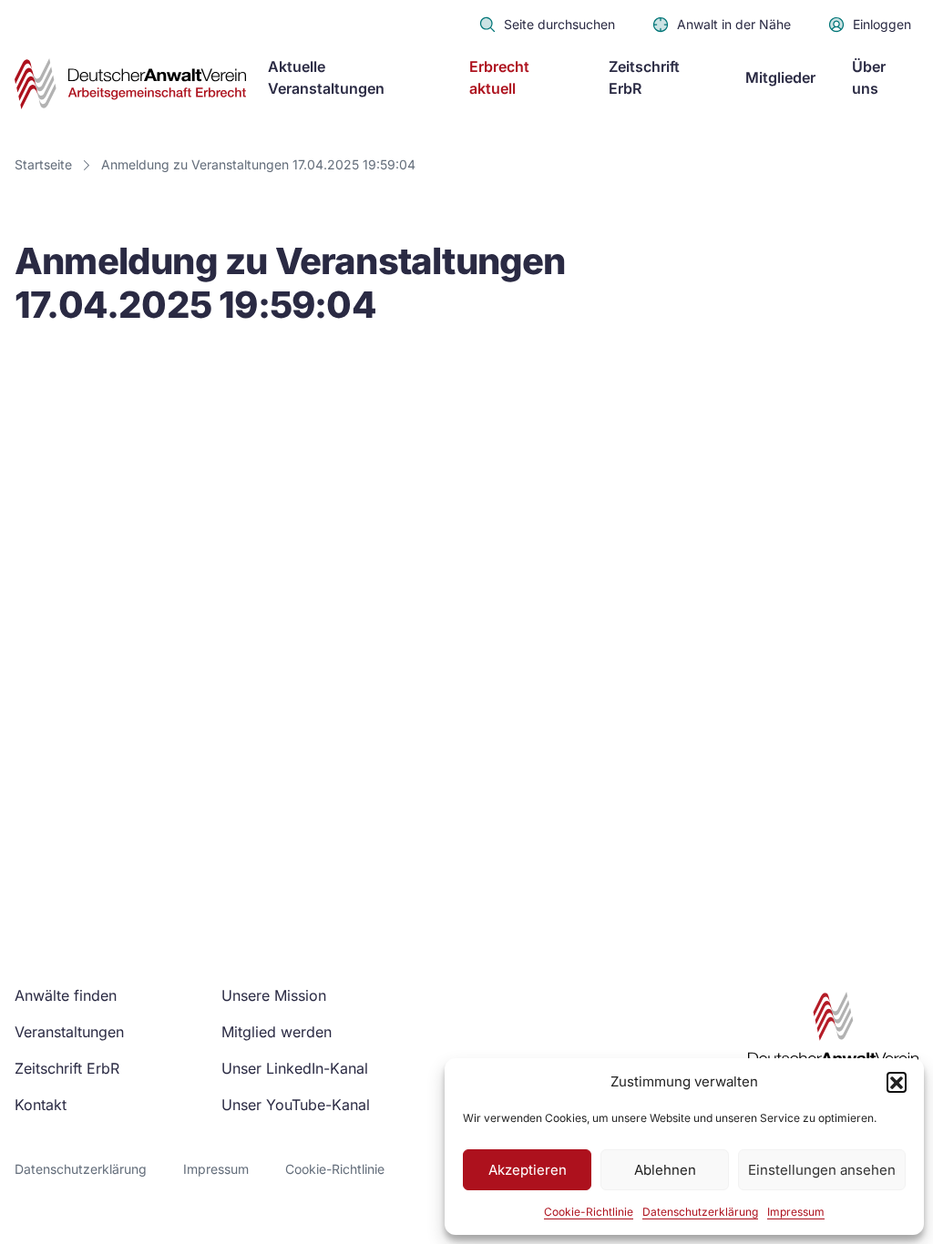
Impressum (796, 1212)
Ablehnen (665, 1169)
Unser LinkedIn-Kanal (294, 1068)
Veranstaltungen (69, 1032)
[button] (896, 1082)
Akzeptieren (527, 1169)
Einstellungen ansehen (822, 1169)
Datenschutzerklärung (700, 1212)
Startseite (43, 164)
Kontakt (41, 1105)
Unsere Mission (273, 995)
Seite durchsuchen (559, 24)
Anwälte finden (66, 995)
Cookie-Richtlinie (588, 1212)
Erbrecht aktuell (499, 77)
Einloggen (882, 24)
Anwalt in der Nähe (734, 24)
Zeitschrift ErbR (67, 1068)
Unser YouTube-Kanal (295, 1105)
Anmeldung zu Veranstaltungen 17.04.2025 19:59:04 (258, 164)
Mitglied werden (276, 1032)
